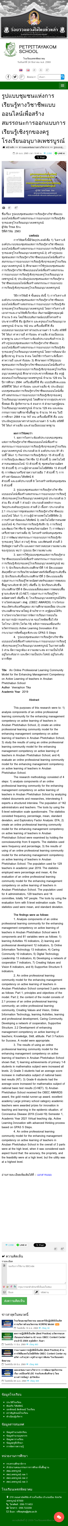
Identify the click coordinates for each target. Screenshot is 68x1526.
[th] (21, 70)
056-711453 (26, 1504)
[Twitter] (15, 77)
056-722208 (25, 1508)
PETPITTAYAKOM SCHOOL (37, 49)
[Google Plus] (22, 77)
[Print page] (4, 208)
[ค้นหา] (62, 77)
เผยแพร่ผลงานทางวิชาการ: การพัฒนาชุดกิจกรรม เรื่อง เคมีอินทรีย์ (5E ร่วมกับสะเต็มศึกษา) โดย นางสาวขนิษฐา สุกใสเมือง (38, 1373)
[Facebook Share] (8, 77)
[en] (28, 70)
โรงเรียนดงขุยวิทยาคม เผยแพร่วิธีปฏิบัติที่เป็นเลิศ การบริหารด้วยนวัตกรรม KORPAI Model (38, 1322)
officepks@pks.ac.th (27, 1511)
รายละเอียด (7, 1261)
